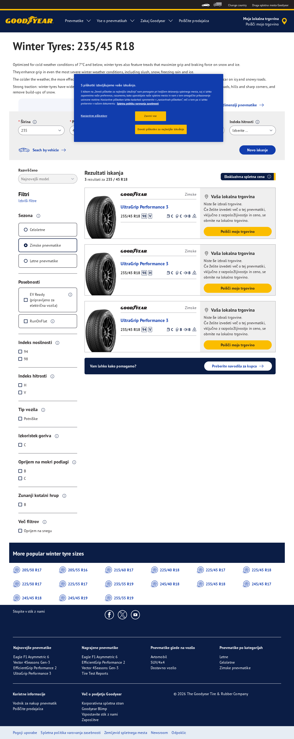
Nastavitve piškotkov (94, 115)
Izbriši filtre (27, 200)
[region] (148, 108)
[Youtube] (135, 615)
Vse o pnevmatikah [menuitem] (112, 20)
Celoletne (37, 229)
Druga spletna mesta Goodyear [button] (270, 5)
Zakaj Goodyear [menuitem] (153, 20)
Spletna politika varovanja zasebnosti (138, 103)
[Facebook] (109, 615)
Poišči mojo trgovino (238, 231)
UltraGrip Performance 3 (144, 207)
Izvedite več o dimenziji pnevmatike (228, 105)
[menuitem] (206, 4)
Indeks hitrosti (241, 121)
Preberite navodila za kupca (234, 366)
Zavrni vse (150, 116)
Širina (26, 121)
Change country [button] (237, 5)
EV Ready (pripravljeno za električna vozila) (43, 300)
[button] (34, 122)
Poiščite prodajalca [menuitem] (194, 20)
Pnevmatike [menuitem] (74, 20)
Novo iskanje (257, 150)
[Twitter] (122, 615)
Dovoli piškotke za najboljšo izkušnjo (161, 129)
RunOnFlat (38, 321)
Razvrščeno (28, 170)
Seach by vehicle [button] (46, 150)
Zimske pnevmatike (45, 245)
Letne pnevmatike (44, 261)
